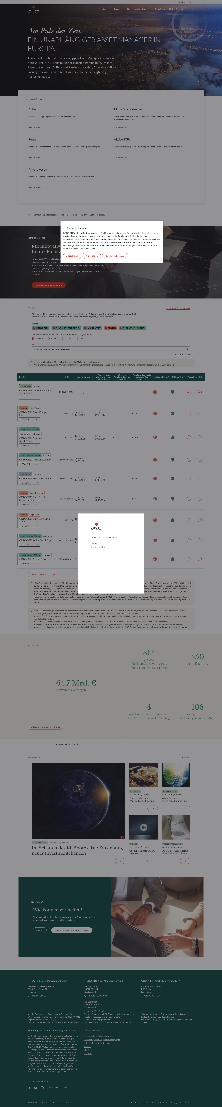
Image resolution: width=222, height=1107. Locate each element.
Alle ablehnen (92, 255)
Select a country (98, 547)
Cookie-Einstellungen (114, 256)
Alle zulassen (72, 255)
